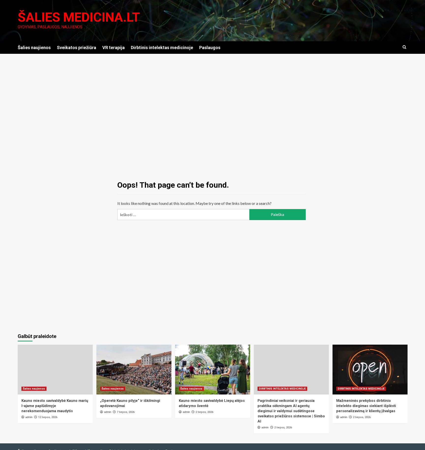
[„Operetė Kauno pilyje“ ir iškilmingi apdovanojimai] (133, 369)
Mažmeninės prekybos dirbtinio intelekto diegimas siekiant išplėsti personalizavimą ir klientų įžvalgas (366, 405)
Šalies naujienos (34, 47)
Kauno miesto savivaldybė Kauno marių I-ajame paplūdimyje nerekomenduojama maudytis (54, 405)
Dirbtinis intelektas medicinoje (162, 47)
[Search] (404, 47)
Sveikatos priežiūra (76, 47)
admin (28, 417)
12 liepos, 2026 (47, 417)
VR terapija (113, 47)
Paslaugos (209, 47)
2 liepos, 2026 (204, 412)
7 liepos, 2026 (126, 412)
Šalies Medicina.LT (79, 17)
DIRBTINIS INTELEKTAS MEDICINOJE (282, 388)
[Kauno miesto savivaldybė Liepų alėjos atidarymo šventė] (212, 369)
